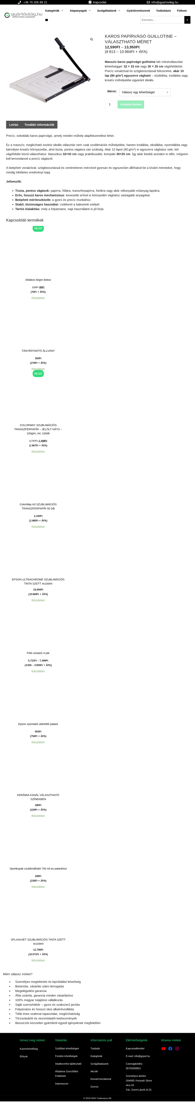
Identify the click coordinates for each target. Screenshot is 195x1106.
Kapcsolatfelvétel (135, 1048)
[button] (91, 39)
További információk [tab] (39, 124)
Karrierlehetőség (29, 1049)
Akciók (94, 1071)
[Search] (187, 20)
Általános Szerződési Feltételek (66, 1073)
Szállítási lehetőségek (67, 1048)
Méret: (112, 91)
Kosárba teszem (130, 104)
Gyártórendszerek (138, 10)
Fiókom (182, 10)
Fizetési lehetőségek (66, 1056)
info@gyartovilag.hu (164, 2)
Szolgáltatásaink (99, 1063)
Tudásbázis (163, 10)
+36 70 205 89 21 (35, 2)
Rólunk (24, 1056)
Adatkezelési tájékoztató (68, 1063)
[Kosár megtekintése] (46, 19)
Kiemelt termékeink (100, 1079)
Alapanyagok (78, 10)
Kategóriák (52, 10)
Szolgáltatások (106, 10)
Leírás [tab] (13, 124)
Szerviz (94, 1086)
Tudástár (95, 1048)
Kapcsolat (99, 2)
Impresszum (61, 1083)
